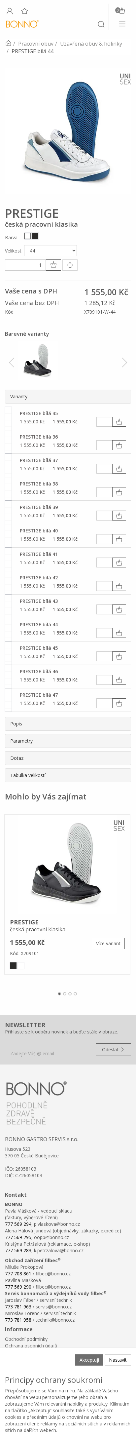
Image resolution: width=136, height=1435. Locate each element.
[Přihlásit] (9, 11)
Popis (16, 723)
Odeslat (111, 1049)
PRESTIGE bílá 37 (39, 460)
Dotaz (16, 758)
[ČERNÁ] (35, 236)
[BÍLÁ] (27, 236)
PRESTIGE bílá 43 (39, 601)
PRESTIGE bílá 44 (39, 624)
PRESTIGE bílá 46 (39, 671)
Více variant (108, 943)
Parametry (21, 741)
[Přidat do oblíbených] (70, 265)
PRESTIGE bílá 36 (39, 437)
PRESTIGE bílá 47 (39, 695)
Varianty (18, 396)
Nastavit (118, 1360)
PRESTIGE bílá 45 (39, 648)
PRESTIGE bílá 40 (39, 530)
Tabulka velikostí (28, 775)
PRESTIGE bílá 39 (39, 507)
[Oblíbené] (24, 11)
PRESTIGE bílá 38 (39, 484)
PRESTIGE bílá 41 (39, 554)
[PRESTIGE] (67, 864)
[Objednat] (119, 422)
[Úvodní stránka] (8, 43)
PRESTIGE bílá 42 (39, 577)
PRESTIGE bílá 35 (39, 413)
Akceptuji (89, 1360)
